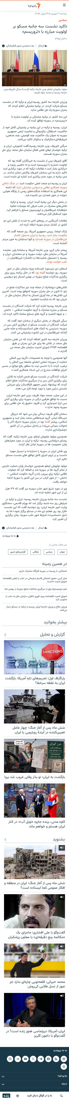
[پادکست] (18, 1096)
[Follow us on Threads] (64, 1066)
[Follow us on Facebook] (48, 1059)
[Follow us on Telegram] (41, 1059)
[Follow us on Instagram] (10, 1059)
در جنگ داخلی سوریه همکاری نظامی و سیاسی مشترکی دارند (34, 185)
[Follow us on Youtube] (25, 1059)
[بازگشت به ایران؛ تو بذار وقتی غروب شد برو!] (34, 756)
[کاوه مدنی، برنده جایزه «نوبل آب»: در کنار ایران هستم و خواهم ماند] (34, 800)
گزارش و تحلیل (52, 634)
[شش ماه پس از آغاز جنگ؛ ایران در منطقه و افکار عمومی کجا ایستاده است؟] (34, 862)
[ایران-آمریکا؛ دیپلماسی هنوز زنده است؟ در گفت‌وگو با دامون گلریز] (34, 1010)
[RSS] (56, 1059)
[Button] (42, 46)
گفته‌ (47, 422)
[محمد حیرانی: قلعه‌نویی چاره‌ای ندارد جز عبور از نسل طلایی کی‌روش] (34, 961)
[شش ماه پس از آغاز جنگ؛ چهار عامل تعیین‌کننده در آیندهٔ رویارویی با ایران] (34, 706)
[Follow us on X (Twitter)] (33, 1059)
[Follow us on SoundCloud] (18, 1059)
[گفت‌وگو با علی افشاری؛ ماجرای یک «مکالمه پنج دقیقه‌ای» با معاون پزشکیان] (34, 911)
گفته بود (40, 273)
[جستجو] (61, 1096)
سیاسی (63, 20)
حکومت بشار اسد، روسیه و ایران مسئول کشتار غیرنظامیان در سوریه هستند (40, 237)
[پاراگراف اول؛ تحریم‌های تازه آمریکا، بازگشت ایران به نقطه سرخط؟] (34, 657)
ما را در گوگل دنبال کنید (39, 1096)
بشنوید (59, 839)
